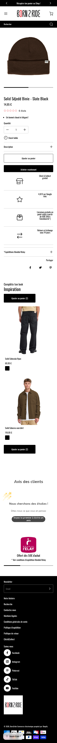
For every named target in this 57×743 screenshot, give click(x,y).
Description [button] (8, 146)
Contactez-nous (10, 610)
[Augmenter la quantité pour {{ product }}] (24, 129)
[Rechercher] (49, 24)
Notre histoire (9, 598)
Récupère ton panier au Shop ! (29, 3)
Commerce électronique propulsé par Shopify (32, 726)
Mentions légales (10, 615)
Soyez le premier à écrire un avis (28, 519)
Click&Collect (9, 639)
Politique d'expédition (12, 627)
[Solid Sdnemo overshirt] (28, 400)
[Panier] (49, 13)
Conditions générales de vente (15, 621)
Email (8, 588)
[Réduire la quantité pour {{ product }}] (7, 129)
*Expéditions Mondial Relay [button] (14, 252)
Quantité (7, 123)
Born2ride (13, 726)
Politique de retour (11, 633)
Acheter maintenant (28, 169)
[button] (7, 13)
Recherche (8, 604)
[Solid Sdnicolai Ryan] (28, 331)
